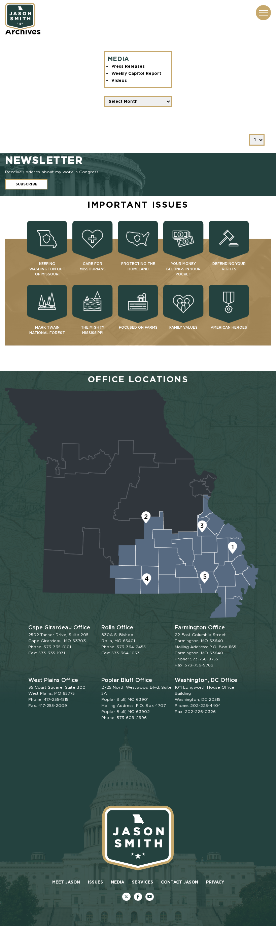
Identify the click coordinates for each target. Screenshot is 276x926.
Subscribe (26, 184)
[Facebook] (138, 897)
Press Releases (128, 66)
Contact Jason (179, 882)
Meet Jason (66, 882)
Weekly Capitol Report (136, 73)
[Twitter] (126, 897)
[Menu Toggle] (263, 12)
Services (142, 882)
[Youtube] (149, 897)
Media (117, 882)
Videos (119, 80)
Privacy (215, 882)
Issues (95, 882)
